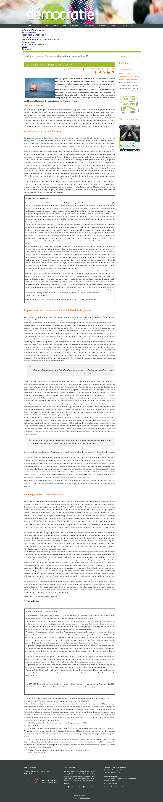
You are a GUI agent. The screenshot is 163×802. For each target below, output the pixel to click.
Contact (24, 47)
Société (45, 26)
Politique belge (74, 26)
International (102, 26)
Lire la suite (130, 91)
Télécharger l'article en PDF (33, 105)
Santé (63, 26)
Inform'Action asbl (85, 798)
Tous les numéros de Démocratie (33, 37)
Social (37, 26)
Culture (113, 26)
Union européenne (51, 56)
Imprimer (112, 68)
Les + (133, 26)
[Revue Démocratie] (59, 12)
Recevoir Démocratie (29, 32)
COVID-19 (123, 26)
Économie (54, 26)
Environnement (89, 26)
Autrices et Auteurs (28, 42)
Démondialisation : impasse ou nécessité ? (50, 64)
